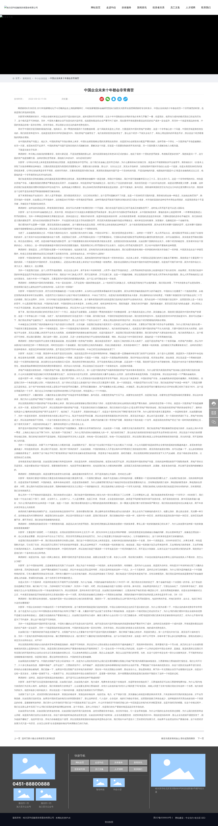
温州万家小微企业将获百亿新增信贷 (38, 738)
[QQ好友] (113, 99)
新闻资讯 (27, 78)
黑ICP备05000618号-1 (163, 818)
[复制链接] (125, 99)
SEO (203, 817)
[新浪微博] (102, 99)
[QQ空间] (119, 99)
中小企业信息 (41, 78)
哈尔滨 (197, 817)
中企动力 (190, 817)
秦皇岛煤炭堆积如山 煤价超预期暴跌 (178, 738)
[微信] (107, 99)
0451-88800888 (31, 784)
